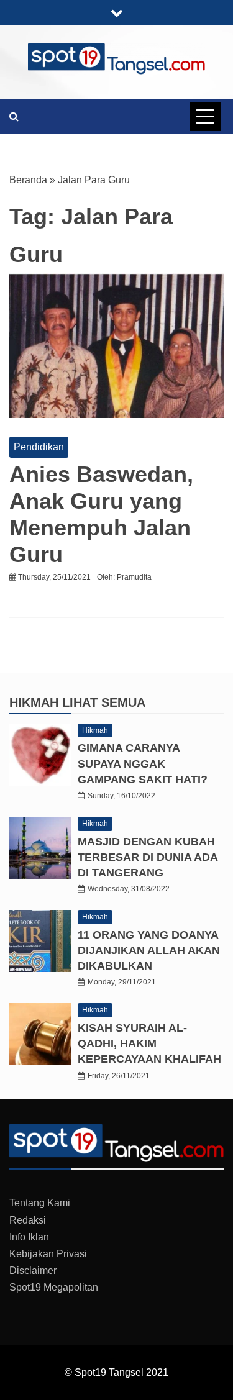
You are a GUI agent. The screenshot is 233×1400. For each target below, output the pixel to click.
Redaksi (27, 1220)
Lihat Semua (103, 702)
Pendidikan (39, 447)
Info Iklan (29, 1237)
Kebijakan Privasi (48, 1253)
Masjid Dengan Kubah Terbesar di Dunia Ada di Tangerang (147, 857)
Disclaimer (33, 1270)
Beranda (28, 180)
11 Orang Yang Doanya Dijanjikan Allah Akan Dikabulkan (149, 950)
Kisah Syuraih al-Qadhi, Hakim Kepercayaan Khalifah (149, 1043)
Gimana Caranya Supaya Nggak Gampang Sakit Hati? (143, 763)
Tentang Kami (39, 1203)
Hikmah (35, 702)
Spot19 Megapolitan (53, 1287)
